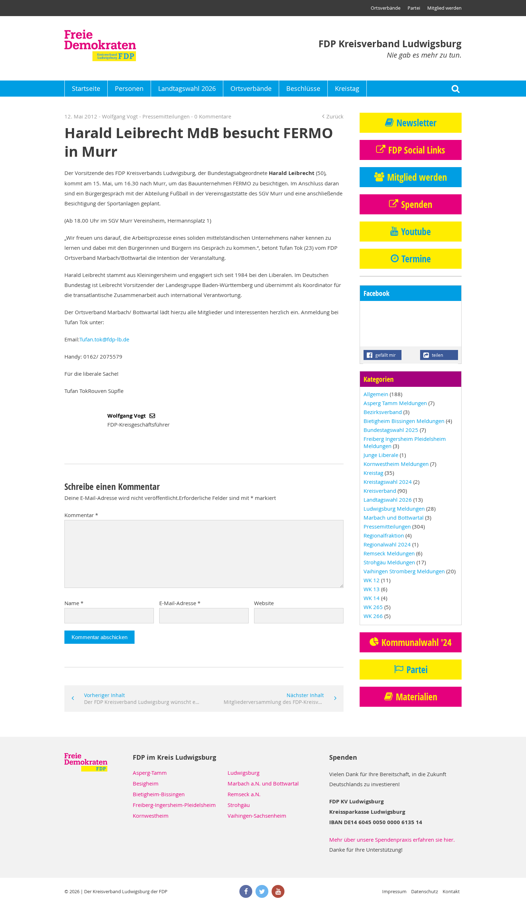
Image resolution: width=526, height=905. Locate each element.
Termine (416, 258)
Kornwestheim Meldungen (396, 463)
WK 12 (372, 580)
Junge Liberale (381, 454)
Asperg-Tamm (150, 772)
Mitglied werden (444, 8)
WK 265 (373, 606)
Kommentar (81, 515)
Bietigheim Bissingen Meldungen (404, 420)
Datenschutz (424, 891)
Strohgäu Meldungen (389, 562)
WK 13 (372, 589)
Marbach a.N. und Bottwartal (263, 783)
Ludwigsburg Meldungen (394, 508)
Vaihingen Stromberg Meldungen (404, 571)
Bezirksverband (383, 411)
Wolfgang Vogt (127, 415)
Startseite (86, 88)
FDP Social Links (416, 149)
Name (73, 603)
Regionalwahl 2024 (387, 544)
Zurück (335, 116)
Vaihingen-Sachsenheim (257, 815)
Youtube (416, 231)
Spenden (416, 204)
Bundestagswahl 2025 (391, 429)
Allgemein (376, 394)
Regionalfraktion (384, 535)
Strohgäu (239, 804)
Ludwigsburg (243, 772)
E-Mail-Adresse (179, 603)
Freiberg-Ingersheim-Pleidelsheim (174, 804)
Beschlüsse (303, 88)
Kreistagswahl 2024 (388, 481)
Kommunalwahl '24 (416, 642)
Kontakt (451, 891)
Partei (414, 8)
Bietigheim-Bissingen (159, 794)
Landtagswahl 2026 (187, 88)
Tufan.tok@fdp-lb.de (104, 339)
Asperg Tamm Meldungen (395, 403)
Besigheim (146, 783)
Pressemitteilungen (166, 116)
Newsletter (416, 122)
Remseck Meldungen (389, 553)
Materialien (416, 696)
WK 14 (372, 598)
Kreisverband (380, 490)
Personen (129, 88)
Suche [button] (455, 88)
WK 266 (373, 615)
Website (264, 603)
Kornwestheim (151, 815)
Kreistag (347, 88)
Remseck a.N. (244, 794)
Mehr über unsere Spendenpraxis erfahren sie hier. (392, 839)
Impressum (394, 891)
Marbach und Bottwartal (394, 517)
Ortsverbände (385, 8)
